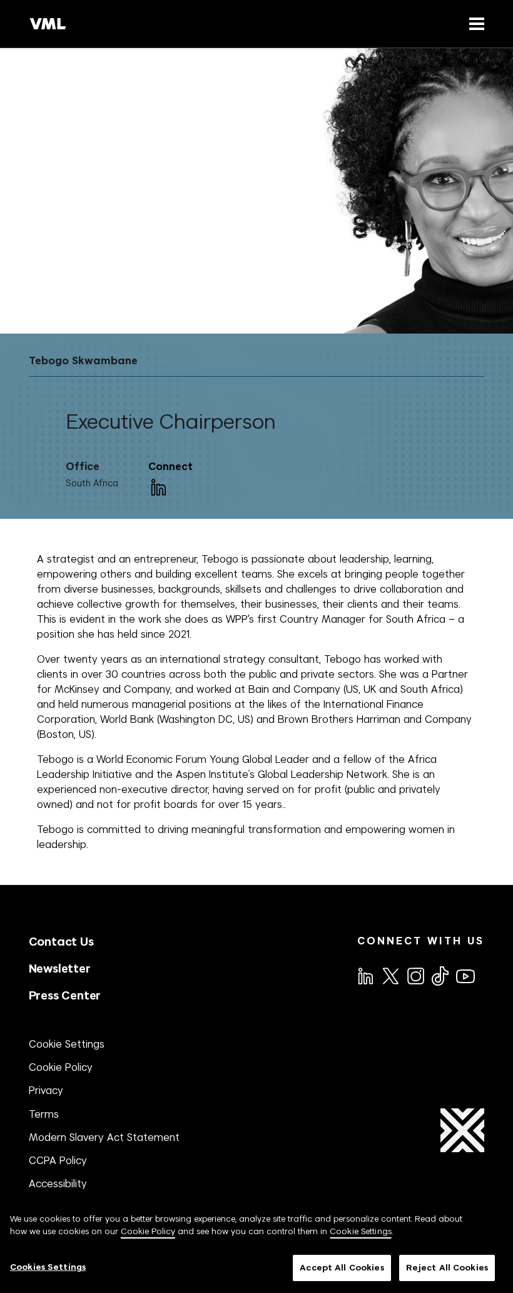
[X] (389, 975)
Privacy (46, 1090)
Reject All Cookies (447, 1267)
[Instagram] (414, 975)
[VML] (48, 23)
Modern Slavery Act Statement (104, 1137)
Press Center (65, 995)
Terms (44, 1114)
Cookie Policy (61, 1067)
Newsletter (60, 968)
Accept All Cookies (341, 1267)
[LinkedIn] (157, 486)
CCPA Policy (58, 1160)
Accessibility (58, 1183)
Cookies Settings (48, 1267)
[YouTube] (465, 975)
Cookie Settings (66, 1044)
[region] (256, 1246)
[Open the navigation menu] (474, 23)
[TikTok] (439, 976)
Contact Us (61, 941)
